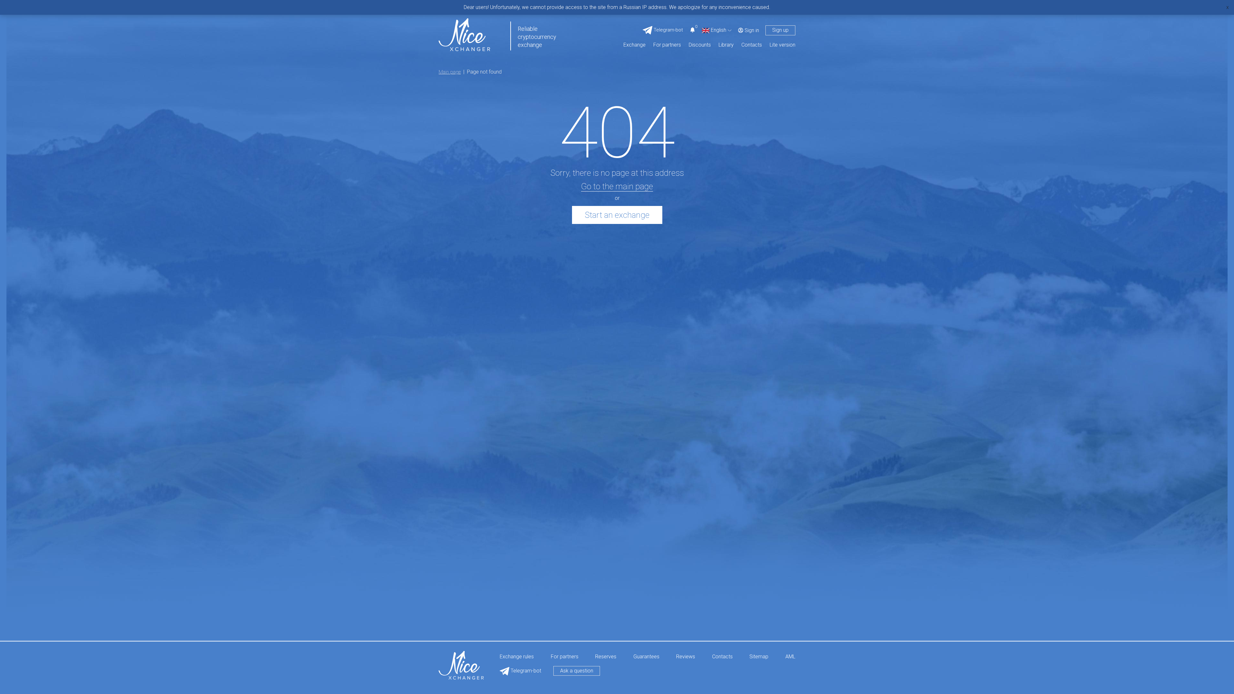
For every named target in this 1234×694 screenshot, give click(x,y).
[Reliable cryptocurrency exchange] (464, 34)
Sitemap (758, 657)
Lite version (782, 45)
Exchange (634, 45)
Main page (450, 72)
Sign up (780, 30)
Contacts (751, 45)
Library (726, 45)
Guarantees (646, 657)
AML (790, 657)
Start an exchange (617, 215)
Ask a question (576, 671)
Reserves (605, 657)
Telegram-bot (525, 671)
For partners (667, 45)
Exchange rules (517, 657)
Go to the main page (617, 186)
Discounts (700, 45)
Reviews (685, 657)
